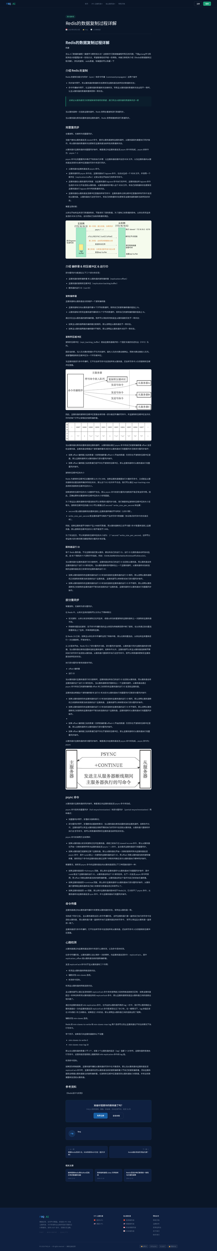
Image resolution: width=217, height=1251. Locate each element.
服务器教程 (70, 17)
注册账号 (156, 1224)
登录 (207, 4)
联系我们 (156, 1234)
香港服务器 (130, 1220)
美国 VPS (99, 1224)
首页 (86, 4)
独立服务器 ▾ (110, 4)
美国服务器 (130, 1224)
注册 (198, 4)
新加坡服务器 (131, 1227)
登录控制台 (157, 1227)
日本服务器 (130, 1231)
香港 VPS (99, 1220)
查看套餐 (116, 1115)
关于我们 (156, 1231)
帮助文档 (121, 4)
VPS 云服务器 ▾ (96, 4)
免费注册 (100, 1115)
